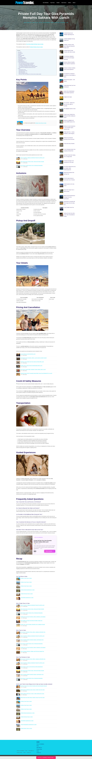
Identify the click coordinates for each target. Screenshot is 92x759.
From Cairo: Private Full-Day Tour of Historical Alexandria (32, 165)
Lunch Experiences (46, 22)
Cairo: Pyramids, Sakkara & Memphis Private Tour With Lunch (32, 157)
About (24, 752)
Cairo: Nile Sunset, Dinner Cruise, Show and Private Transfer (32, 161)
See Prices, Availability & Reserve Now (45, 757)
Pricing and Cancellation (22, 57)
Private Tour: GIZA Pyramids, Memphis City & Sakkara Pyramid (33, 624)
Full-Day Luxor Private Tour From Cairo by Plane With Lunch (32, 361)
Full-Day (40, 22)
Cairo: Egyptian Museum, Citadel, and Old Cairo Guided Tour (32, 651)
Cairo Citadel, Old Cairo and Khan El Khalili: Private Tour (31, 620)
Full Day (36, 22)
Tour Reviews (62, 22)
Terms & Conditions (20, 750)
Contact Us (29, 752)
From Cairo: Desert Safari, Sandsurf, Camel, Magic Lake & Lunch (33, 369)
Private (52, 22)
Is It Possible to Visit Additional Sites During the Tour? (27, 65)
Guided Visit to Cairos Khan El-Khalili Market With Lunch (31, 365)
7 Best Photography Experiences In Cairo (28, 724)
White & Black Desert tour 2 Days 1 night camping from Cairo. (32, 693)
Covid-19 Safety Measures (22, 58)
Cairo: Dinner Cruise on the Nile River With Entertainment (32, 666)
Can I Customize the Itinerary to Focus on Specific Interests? (28, 66)
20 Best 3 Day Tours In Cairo (26, 582)
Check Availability (49, 551)
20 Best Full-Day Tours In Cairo (27, 593)
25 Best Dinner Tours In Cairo (26, 728)
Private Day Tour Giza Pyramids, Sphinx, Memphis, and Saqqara (33, 616)
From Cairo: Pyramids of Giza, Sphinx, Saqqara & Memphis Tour (33, 632)
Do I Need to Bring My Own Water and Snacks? (26, 64)
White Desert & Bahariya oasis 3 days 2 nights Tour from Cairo (33, 689)
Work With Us (31, 750)
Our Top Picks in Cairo (22, 69)
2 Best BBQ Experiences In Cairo (27, 597)
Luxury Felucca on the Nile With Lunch (28, 354)
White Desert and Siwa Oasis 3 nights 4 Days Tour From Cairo (33, 697)
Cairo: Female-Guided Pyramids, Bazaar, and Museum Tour (32, 639)
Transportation (20, 59)
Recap (19, 68)
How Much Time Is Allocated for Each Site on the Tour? (27, 67)
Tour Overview (20, 53)
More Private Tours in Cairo (23, 70)
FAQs (26, 750)
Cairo (33, 22)
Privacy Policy (19, 752)
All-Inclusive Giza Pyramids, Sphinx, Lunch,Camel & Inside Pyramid (34, 357)
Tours (67, 22)
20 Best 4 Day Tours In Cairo (26, 709)
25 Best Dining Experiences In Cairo (27, 589)
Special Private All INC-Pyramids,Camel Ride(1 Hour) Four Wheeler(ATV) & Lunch (36, 373)
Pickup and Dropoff (21, 55)
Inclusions (19, 54)
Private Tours (57, 22)
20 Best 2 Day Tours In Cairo (26, 578)
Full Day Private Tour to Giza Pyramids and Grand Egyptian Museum (34, 685)
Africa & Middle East (28, 22)
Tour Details (20, 56)
